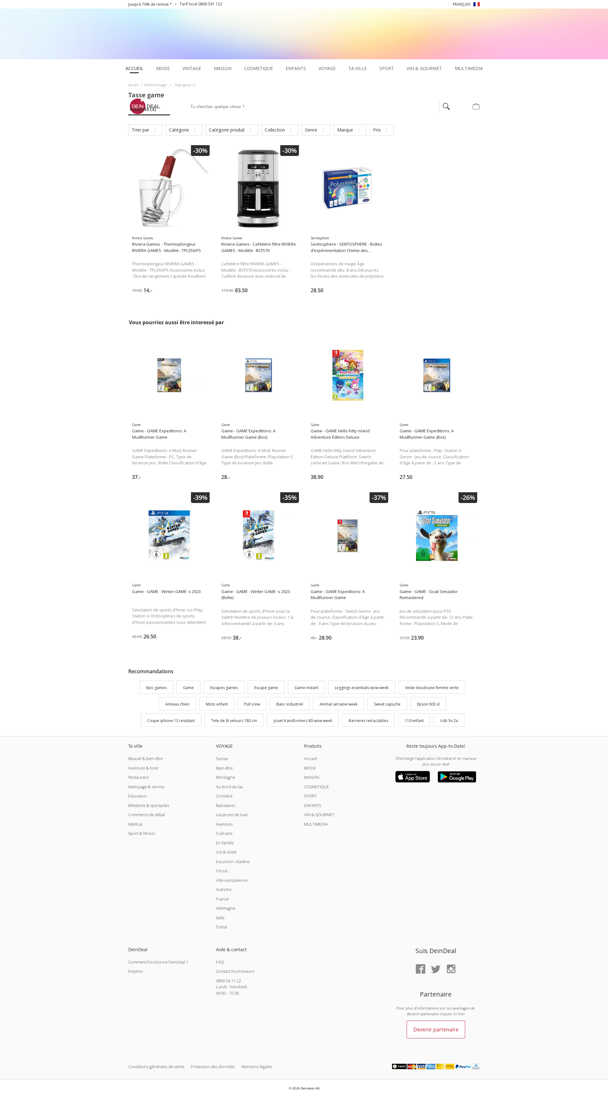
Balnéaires (225, 805)
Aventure (224, 824)
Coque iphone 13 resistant (171, 720)
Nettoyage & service (146, 787)
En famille (225, 843)
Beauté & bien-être (145, 758)
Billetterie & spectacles (148, 805)
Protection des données (213, 1066)
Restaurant (138, 777)
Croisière (224, 796)
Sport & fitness (141, 833)
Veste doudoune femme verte (432, 687)
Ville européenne (232, 880)
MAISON (311, 777)
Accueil (310, 758)
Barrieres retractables (368, 720)
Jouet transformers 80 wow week (303, 720)
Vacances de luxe (232, 814)
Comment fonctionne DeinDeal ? (158, 962)
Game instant (306, 687)
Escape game (266, 687)
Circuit (222, 871)
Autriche (223, 889)
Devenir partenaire (436, 1029)
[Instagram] (451, 969)
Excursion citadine (233, 861)
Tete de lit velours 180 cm (234, 720)
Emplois (135, 971)
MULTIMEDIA (316, 824)
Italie (220, 917)
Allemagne (225, 908)
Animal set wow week (339, 704)
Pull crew (252, 704)
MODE (310, 768)
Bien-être (224, 768)
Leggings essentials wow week (362, 687)
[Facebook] (420, 969)
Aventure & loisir (143, 768)
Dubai (221, 927)
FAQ (220, 962)
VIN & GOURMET (319, 814)
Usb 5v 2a (449, 720)
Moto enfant (217, 704)
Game (188, 687)
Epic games (156, 687)
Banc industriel (289, 704)
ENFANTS (312, 805)
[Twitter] (435, 969)
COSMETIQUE (316, 787)
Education (137, 796)
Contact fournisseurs (235, 971)
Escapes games (224, 687)
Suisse (222, 758)
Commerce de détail (146, 814)
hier (461, 1013)
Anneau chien (177, 704)
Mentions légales (256, 1066)
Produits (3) (143, 109)
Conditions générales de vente (156, 1066)
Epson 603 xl (428, 704)
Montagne (225, 777)
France (222, 899)
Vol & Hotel (226, 852)
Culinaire (224, 833)
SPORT (310, 796)
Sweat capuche (387, 704)
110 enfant (414, 720)
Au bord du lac (229, 787)
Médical (135, 824)
